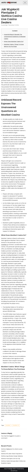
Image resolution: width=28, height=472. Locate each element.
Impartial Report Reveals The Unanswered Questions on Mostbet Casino (15, 37)
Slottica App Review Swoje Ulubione (12, 456)
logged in (12, 436)
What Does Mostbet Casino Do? (13, 41)
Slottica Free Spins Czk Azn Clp (10, 458)
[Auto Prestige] (9, 3)
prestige (5, 25)
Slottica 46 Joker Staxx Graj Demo (11, 454)
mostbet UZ (16, 425)
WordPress (14, 471)
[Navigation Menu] (25, 2)
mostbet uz (4, 245)
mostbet (8, 425)
